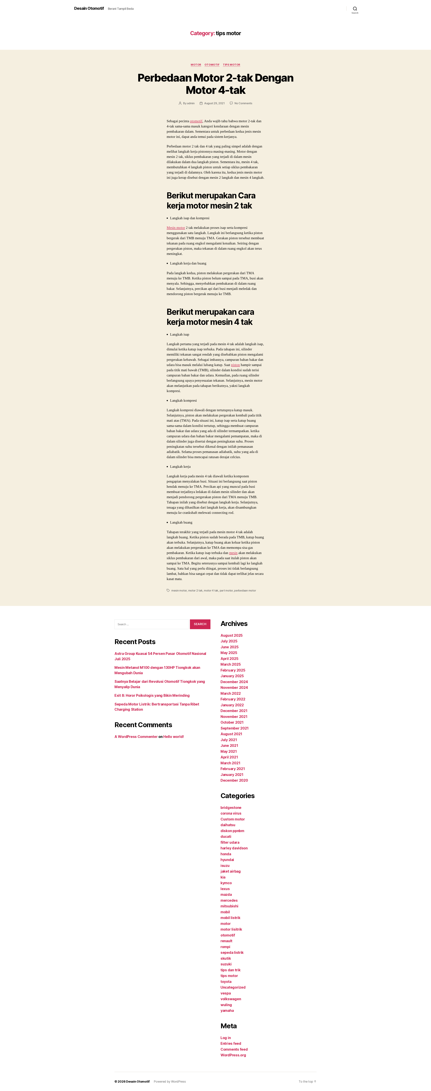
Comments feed (234, 1049)
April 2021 (229, 757)
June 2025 (230, 647)
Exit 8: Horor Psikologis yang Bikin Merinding (152, 695)
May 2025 (229, 653)
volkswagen (231, 999)
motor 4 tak (211, 590)
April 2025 (229, 659)
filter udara (230, 842)
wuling (226, 1005)
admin (191, 103)
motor (196, 64)
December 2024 (234, 682)
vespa (226, 993)
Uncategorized (233, 987)
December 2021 (234, 711)
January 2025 (232, 676)
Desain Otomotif (89, 8)
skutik (226, 958)
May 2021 (229, 751)
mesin (233, 553)
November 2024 (234, 687)
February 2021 (233, 769)
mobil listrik (230, 918)
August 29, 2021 (214, 103)
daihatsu (228, 825)
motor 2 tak (195, 590)
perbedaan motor (245, 590)
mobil (225, 912)
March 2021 (230, 763)
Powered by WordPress (170, 1081)
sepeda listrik (232, 952)
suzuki (226, 964)
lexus (225, 889)
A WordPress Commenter (136, 737)
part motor (226, 590)
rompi (225, 947)
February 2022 (233, 699)
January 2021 (232, 775)
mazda (226, 894)
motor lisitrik (231, 929)
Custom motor (233, 819)
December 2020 (234, 780)
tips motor (231, 64)
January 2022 (232, 705)
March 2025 (231, 664)
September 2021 (235, 728)
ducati (226, 836)
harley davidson (234, 848)
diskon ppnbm (232, 831)
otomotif (212, 64)
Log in (226, 1038)
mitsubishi (229, 906)
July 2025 (229, 641)
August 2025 (232, 635)
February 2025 (233, 670)
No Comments (243, 103)
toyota (226, 982)
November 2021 (234, 717)
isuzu (225, 866)
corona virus (231, 813)
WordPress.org (233, 1055)
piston (235, 365)
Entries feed (231, 1043)
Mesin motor (176, 227)
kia (223, 877)
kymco (226, 883)
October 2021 (232, 722)
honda (226, 854)
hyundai (227, 860)
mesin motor (179, 590)
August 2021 (231, 734)
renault (226, 941)
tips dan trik (231, 970)
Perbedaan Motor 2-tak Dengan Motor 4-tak (215, 83)
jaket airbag (231, 871)
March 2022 (231, 693)
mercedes (229, 900)
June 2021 (229, 745)
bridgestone (231, 808)
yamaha (227, 1010)
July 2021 (229, 740)
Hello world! (173, 737)
